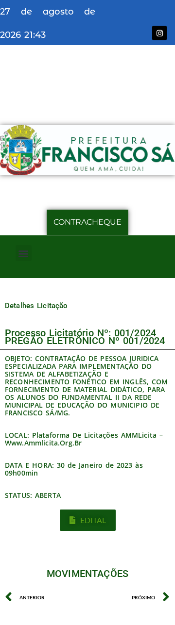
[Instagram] (159, 33)
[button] (24, 253)
